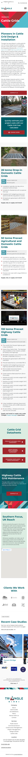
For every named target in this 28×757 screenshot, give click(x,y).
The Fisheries (9, 660)
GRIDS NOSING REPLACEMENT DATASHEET (13, 451)
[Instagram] (18, 701)
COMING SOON (14, 132)
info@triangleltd (6, 747)
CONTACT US (14, 92)
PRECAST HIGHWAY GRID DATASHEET (13, 442)
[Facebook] (9, 701)
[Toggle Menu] (25, 8)
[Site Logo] (6, 8)
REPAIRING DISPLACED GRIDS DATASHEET (13, 460)
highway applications (17, 50)
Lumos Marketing (18, 754)
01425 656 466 (5, 744)
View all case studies (7, 629)
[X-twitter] (11, 701)
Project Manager (12, 415)
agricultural (4, 50)
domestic (20, 48)
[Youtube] (14, 701)
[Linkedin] (16, 701)
